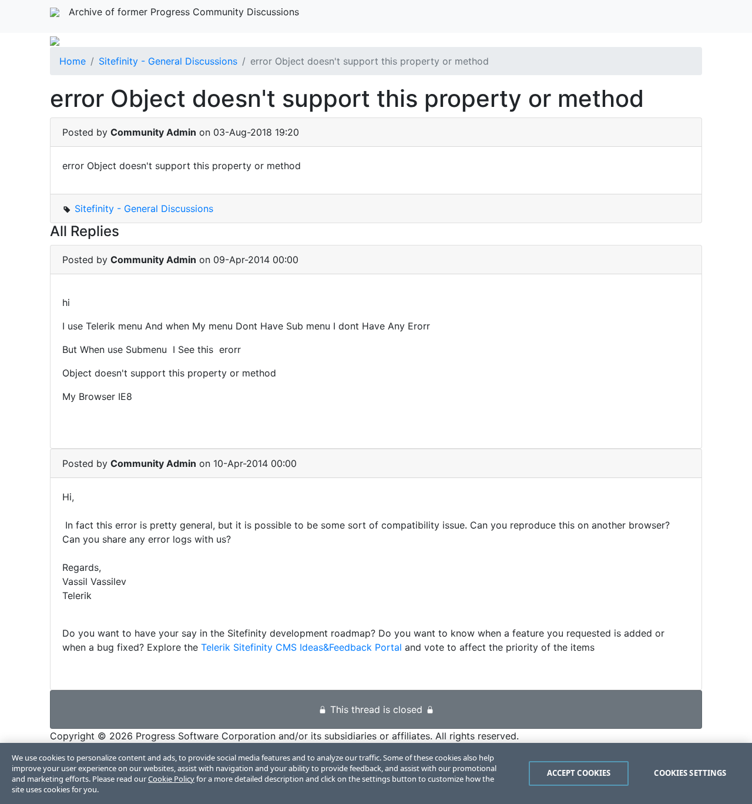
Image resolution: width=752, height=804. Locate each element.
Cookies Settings (690, 773)
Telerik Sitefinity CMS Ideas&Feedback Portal (301, 647)
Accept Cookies (579, 773)
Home (72, 61)
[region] (376, 773)
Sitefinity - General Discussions (168, 61)
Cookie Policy (171, 778)
